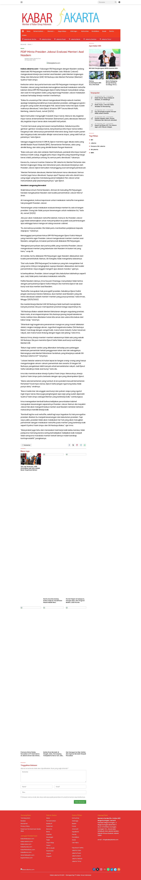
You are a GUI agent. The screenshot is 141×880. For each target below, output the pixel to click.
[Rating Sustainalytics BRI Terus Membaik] (96, 75)
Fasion (48, 845)
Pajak (48, 840)
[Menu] (22, 2)
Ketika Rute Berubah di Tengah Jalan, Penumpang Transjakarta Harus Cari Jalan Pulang (53, 754)
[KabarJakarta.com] (61, 17)
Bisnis (48, 832)
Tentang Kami (25, 818)
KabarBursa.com (26, 852)
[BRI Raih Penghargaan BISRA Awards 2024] (104, 58)
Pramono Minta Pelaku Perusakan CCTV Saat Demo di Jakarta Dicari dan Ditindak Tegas (31, 754)
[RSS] (118, 869)
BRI (92, 140)
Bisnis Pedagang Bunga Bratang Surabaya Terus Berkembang (111, 82)
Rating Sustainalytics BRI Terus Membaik (95, 82)
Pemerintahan (38, 31)
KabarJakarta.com (27, 841)
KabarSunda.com (26, 847)
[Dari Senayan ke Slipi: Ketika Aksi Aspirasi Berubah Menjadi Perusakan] (76, 678)
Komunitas (85, 31)
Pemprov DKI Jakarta (98, 146)
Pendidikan (95, 31)
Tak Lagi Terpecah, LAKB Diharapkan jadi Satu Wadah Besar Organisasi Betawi (30, 468)
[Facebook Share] (69, 445)
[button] (116, 2)
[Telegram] (111, 869)
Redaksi (23, 821)
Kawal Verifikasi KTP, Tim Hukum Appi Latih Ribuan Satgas (106, 126)
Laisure (48, 853)
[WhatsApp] (108, 869)
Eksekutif (49, 824)
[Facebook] (94, 869)
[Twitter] (97, 869)
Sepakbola (75, 832)
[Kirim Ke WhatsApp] (84, 445)
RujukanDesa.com (27, 858)
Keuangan (49, 837)
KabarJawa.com (26, 844)
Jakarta (93, 143)
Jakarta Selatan (77, 859)
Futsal (74, 826)
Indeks (24, 35)
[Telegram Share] (80, 445)
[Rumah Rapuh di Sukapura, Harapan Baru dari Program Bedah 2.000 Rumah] (76, 525)
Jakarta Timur (76, 861)
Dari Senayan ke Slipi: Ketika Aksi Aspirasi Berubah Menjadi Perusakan (76, 753)
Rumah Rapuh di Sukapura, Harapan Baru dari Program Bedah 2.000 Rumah (75, 600)
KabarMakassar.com (27, 839)
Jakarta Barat (76, 856)
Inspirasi (49, 834)
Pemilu (111, 31)
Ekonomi (50, 31)
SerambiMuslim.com (27, 855)
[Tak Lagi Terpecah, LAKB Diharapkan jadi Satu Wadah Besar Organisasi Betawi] (31, 459)
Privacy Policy (25, 826)
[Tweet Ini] (73, 445)
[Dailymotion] (115, 869)
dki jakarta (94, 149)
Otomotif (75, 829)
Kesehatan (50, 851)
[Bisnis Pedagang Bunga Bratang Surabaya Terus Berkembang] (113, 75)
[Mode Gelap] (119, 2)
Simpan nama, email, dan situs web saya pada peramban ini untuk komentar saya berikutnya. (53, 797)
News (28, 31)
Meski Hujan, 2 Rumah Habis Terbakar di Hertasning (104, 105)
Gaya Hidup (62, 31)
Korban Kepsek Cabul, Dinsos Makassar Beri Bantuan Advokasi (106, 119)
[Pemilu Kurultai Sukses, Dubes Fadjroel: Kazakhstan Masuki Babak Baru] (53, 525)
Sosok (104, 31)
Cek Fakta (75, 843)
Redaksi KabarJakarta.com (33, 58)
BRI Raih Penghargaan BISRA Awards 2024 (103, 68)
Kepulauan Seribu (78, 848)
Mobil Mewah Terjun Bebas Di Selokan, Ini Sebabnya (104, 98)
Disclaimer (24, 824)
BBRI (92, 152)
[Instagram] (101, 869)
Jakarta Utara (76, 850)
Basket (74, 824)
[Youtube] (104, 869)
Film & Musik (50, 848)
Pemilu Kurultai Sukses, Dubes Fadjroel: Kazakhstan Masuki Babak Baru (52, 600)
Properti (49, 856)
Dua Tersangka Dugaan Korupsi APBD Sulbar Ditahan (105, 112)
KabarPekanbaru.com (28, 850)
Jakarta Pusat (76, 853)
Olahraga (73, 31)
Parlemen (49, 826)
